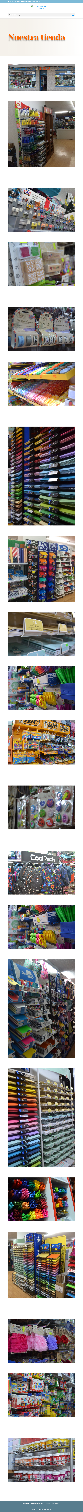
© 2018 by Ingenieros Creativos (41, 1509)
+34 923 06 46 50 (15, 1)
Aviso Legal (25, 1504)
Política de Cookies (37, 1504)
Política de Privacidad (52, 1504)
